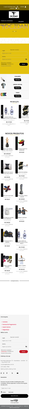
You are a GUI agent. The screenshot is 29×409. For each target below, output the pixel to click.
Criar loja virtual (14, 402)
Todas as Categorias (7, 20)
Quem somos (6, 327)
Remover (11, 392)
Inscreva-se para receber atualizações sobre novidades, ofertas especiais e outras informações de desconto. (14, 383)
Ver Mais (17, 79)
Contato (4, 322)
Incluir (4, 392)
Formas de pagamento (8, 324)
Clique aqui (3, 64)
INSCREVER (14, 396)
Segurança (5, 329)
